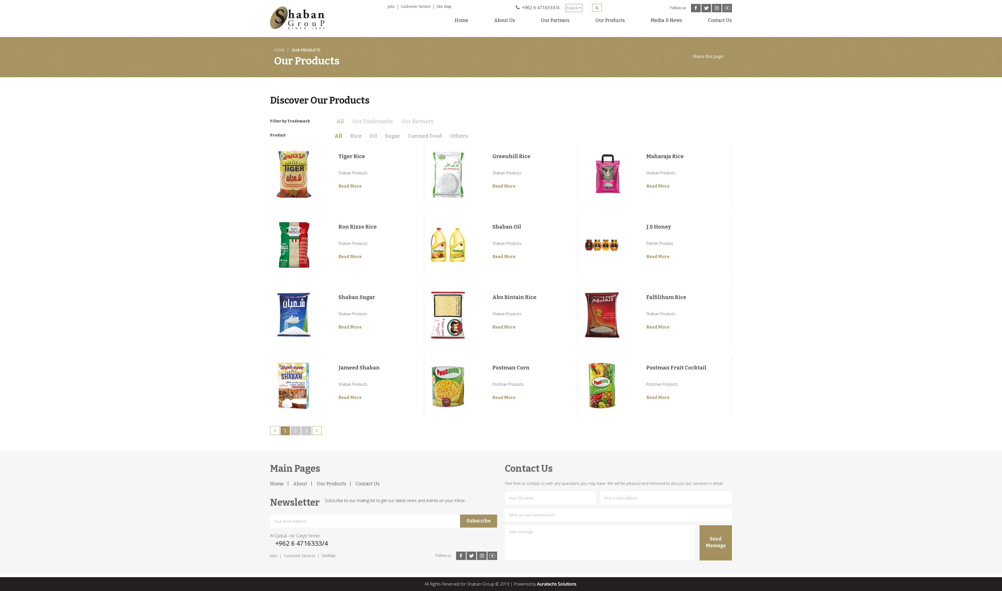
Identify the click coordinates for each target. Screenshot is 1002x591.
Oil (373, 136)
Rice (356, 136)
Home (461, 20)
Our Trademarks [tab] (373, 121)
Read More (350, 186)
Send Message (716, 542)
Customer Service (416, 6)
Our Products (610, 20)
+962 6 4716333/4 (540, 7)
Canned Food (425, 136)
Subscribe (479, 521)
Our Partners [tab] (417, 121)
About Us (504, 20)
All (338, 136)
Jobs (391, 6)
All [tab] (340, 121)
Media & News (666, 20)
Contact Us (720, 20)
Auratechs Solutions (556, 584)
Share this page (708, 56)
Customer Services (299, 555)
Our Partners (555, 20)
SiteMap (329, 555)
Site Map (444, 6)
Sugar (392, 136)
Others (459, 136)
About (300, 484)
